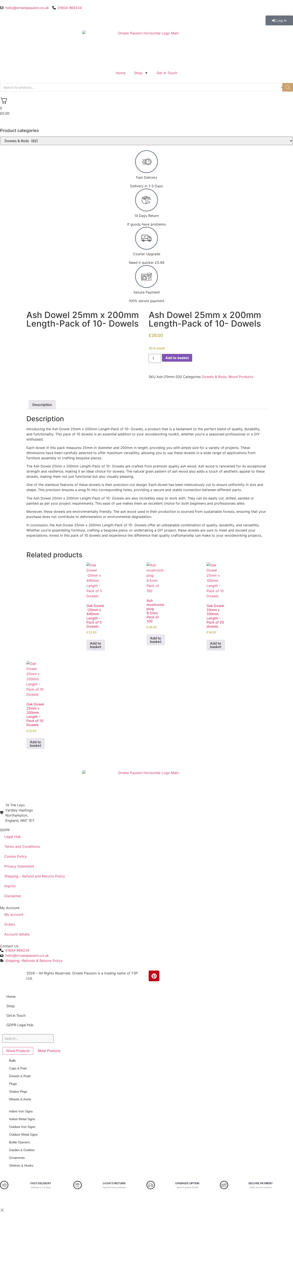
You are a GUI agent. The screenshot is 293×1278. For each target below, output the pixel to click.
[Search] (287, 87)
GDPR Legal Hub (19, 1025)
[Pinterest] (154, 976)
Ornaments (17, 1158)
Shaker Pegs (18, 1091)
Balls (12, 1060)
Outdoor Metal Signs (23, 1134)
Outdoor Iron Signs (22, 1127)
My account (13, 914)
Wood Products (240, 377)
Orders (9, 924)
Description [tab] (42, 404)
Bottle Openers (19, 1142)
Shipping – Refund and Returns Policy (34, 876)
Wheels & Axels (20, 1099)
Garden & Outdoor (22, 1150)
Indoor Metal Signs (22, 1119)
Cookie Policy (15, 856)
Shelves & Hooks (21, 1165)
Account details (17, 934)
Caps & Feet (18, 1068)
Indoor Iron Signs (21, 1111)
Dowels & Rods (214, 377)
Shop (138, 73)
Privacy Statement (19, 866)
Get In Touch (167, 73)
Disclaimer (12, 896)
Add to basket (177, 358)
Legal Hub (12, 836)
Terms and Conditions (22, 846)
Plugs (13, 1084)
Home (120, 73)
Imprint (10, 886)
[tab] (18, 1051)
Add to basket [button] (95, 645)
